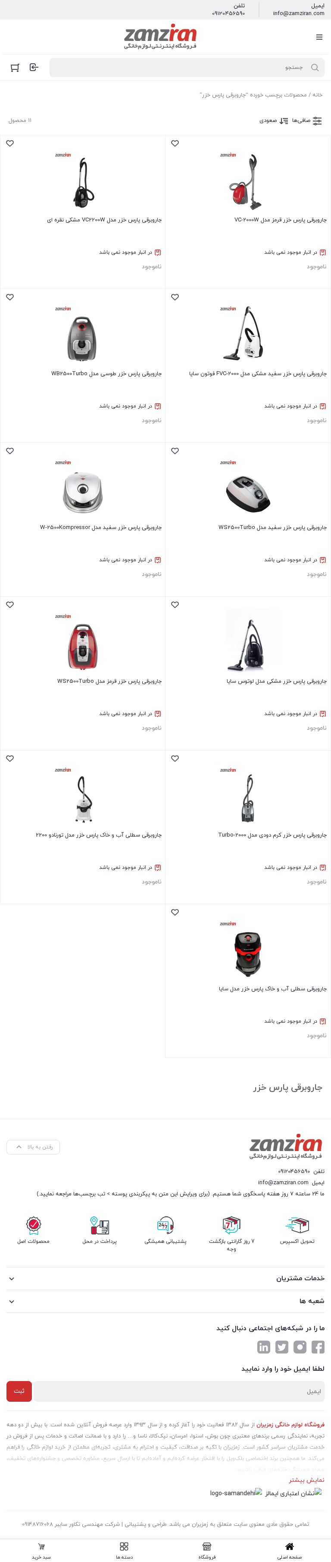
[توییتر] (281, 1347)
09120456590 (228, 14)
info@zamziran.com (299, 14)
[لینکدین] (263, 1347)
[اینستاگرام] (300, 1347)
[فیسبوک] (318, 1347)
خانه (317, 95)
